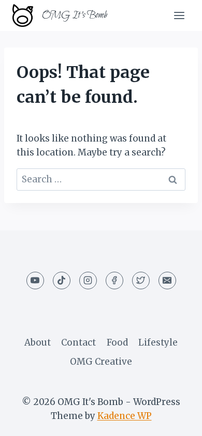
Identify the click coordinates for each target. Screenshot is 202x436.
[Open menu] (179, 15)
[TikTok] (61, 280)
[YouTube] (35, 280)
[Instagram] (88, 280)
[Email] (167, 280)
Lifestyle (158, 342)
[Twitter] (141, 280)
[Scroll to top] (175, 420)
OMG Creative (101, 361)
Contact (78, 342)
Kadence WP (124, 416)
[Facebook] (114, 280)
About (37, 342)
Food (117, 342)
